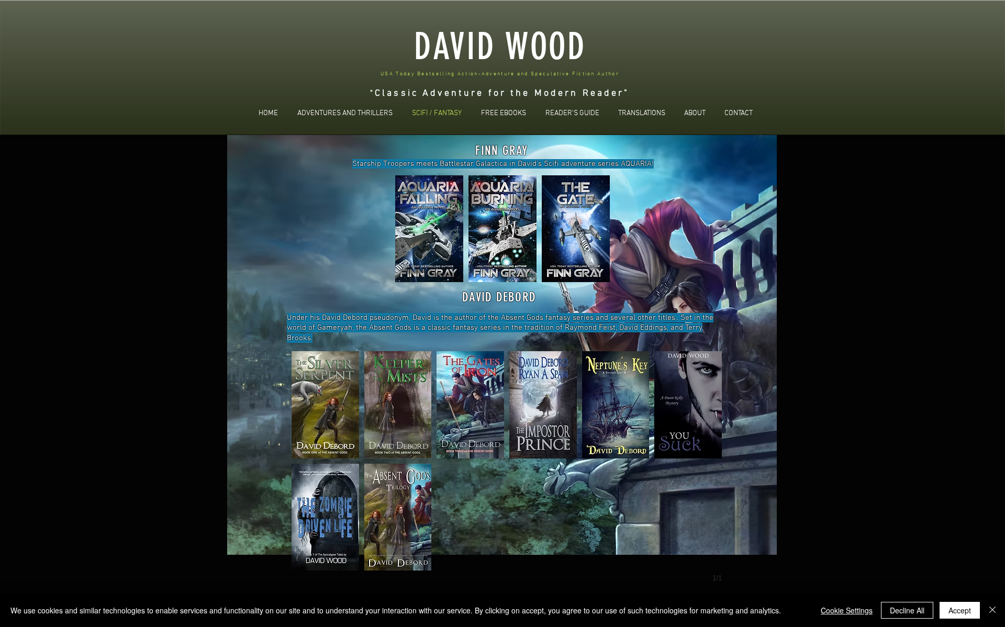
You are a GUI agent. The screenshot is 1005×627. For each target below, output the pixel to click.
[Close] (992, 610)
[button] (325, 404)
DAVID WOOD (500, 47)
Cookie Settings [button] (847, 610)
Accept (959, 610)
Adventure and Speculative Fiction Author (550, 74)
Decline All (907, 610)
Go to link (310, 448)
